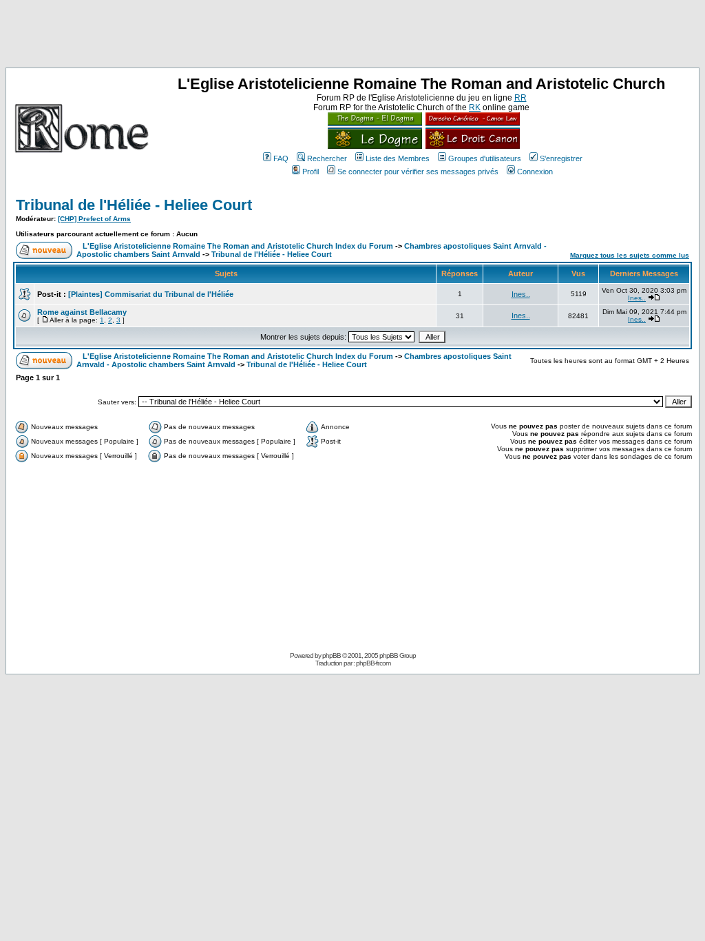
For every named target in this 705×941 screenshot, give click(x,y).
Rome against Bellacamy (82, 312)
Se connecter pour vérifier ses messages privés (417, 171)
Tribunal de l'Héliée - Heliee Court (134, 205)
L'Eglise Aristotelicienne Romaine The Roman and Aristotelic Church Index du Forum (238, 246)
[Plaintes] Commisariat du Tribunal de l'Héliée (150, 294)
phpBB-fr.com (373, 663)
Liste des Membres (398, 158)
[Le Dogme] (375, 146)
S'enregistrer (561, 158)
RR (520, 98)
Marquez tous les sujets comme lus (629, 255)
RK (475, 107)
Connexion (535, 171)
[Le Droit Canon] (471, 146)
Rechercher (327, 158)
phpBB (331, 655)
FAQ (280, 158)
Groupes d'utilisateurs (484, 158)
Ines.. (521, 294)
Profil (310, 171)
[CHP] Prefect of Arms (94, 219)
